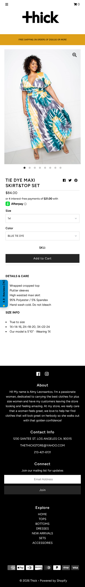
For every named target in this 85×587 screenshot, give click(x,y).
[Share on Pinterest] (75, 180)
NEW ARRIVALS (42, 533)
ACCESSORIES (42, 543)
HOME (42, 514)
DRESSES (42, 528)
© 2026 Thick (28, 580)
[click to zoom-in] (74, 55)
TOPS (42, 519)
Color (9, 228)
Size (8, 210)
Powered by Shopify (53, 580)
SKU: (42, 247)
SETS (42, 538)
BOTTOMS (42, 524)
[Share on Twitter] (70, 180)
